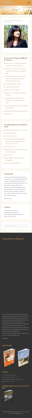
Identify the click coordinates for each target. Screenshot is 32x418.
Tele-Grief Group (11, 136)
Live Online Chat (11, 133)
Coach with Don (11, 146)
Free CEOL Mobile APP (13, 163)
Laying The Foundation (13, 87)
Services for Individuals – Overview (17, 130)
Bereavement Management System (16, 111)
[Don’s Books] (16, 367)
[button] (28, 3)
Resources (9, 114)
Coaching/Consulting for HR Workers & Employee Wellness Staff (15, 100)
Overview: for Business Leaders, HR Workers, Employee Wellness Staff (16, 71)
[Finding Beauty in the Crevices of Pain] (8, 401)
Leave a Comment (8, 22)
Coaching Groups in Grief (13, 84)
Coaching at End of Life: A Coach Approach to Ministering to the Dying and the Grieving (16, 78)
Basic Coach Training (12, 90)
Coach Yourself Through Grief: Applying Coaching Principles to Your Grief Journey (15, 141)
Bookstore (9, 155)
